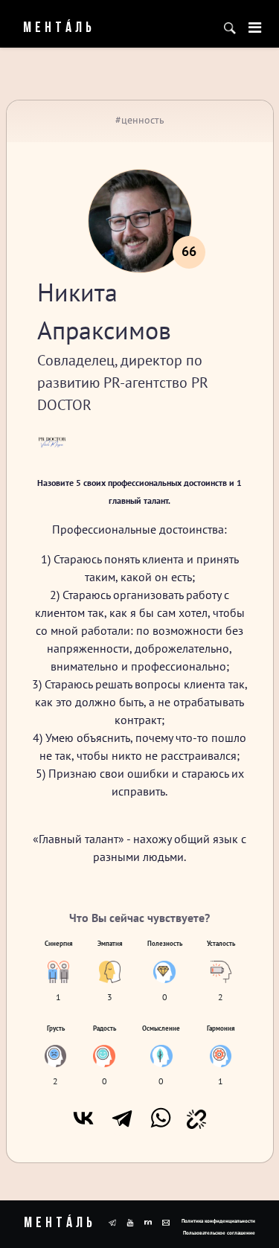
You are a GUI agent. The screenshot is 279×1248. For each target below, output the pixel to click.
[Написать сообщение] (166, 1221)
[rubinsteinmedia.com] (148, 1221)
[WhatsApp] (161, 1118)
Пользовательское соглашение (219, 1232)
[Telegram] (122, 1118)
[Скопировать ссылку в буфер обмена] (196, 1118)
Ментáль (49, 28)
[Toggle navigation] (255, 27)
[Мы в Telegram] (112, 1221)
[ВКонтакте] (83, 1118)
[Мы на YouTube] (130, 1221)
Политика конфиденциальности (218, 1220)
